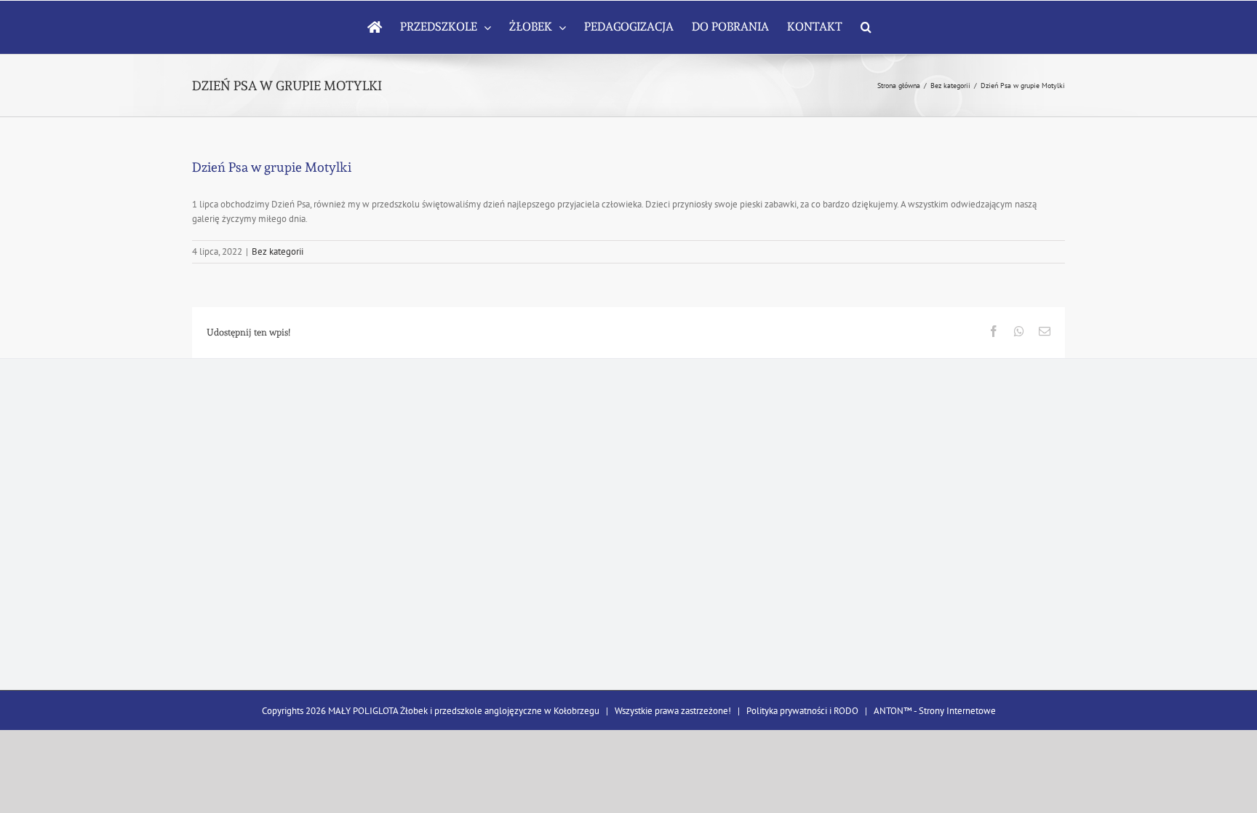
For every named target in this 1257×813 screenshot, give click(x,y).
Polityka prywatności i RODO (802, 711)
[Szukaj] (866, 27)
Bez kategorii (277, 251)
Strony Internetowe (957, 711)
